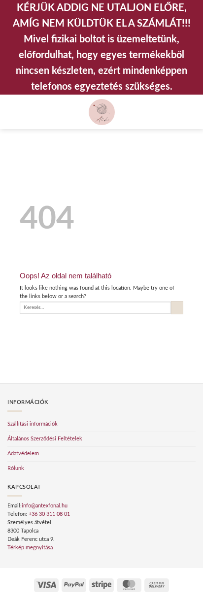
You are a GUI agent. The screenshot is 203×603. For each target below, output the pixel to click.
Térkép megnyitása (30, 547)
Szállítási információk (32, 424)
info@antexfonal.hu (45, 505)
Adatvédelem (23, 453)
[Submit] (177, 307)
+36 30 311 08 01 (49, 514)
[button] (11, 111)
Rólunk (15, 468)
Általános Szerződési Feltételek (44, 438)
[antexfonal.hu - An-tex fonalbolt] (102, 112)
